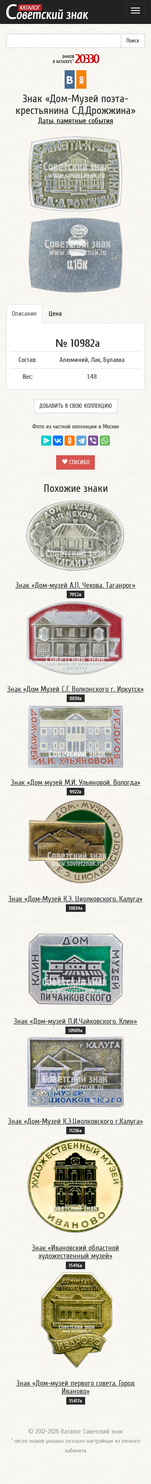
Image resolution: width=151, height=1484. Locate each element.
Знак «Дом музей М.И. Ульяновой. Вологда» (76, 782)
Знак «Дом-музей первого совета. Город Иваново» (75, 1387)
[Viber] (93, 441)
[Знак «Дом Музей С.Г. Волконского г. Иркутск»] (75, 638)
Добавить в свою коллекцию (75, 406)
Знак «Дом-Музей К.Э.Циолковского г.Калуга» (75, 1121)
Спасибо (78, 462)
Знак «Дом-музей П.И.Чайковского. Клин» (75, 1021)
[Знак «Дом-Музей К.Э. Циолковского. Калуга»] (75, 841)
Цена (55, 313)
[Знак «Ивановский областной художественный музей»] (75, 1185)
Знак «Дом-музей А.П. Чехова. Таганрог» (75, 585)
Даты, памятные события (75, 120)
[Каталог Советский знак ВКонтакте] (70, 79)
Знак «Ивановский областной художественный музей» (75, 1252)
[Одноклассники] (70, 441)
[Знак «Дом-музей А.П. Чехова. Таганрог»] (75, 535)
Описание (24, 313)
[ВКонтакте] (58, 441)
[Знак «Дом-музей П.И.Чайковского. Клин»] (75, 969)
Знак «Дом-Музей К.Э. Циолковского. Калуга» (75, 899)
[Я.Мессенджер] (46, 441)
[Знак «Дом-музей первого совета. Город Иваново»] (76, 1320)
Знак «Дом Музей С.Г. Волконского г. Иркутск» (75, 689)
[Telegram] (81, 441)
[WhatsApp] (105, 441)
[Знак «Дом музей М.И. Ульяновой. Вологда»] (75, 736)
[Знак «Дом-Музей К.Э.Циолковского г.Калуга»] (75, 1071)
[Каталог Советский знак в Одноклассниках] (81, 79)
